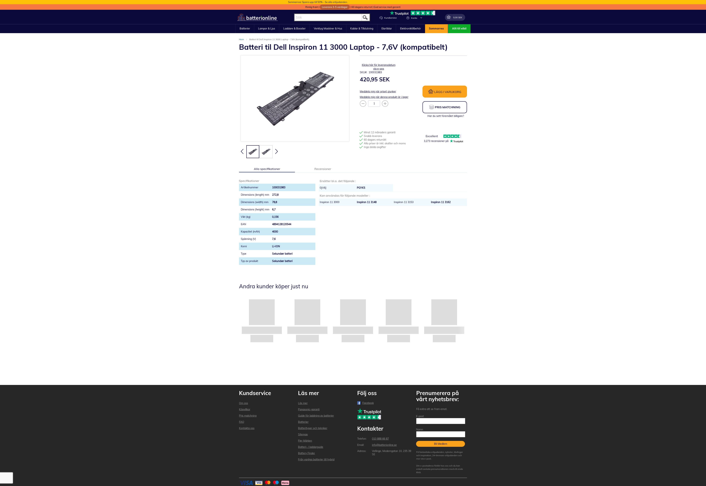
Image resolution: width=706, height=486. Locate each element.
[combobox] (332, 17)
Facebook (368, 403)
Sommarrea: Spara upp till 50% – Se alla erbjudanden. (318, 2)
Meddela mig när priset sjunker (378, 91)
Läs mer (303, 403)
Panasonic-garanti (309, 409)
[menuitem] (245, 28)
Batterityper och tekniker (312, 428)
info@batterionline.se (384, 445)
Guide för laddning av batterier (316, 415)
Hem (242, 39)
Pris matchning (247, 415)
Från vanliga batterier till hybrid (316, 459)
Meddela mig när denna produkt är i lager (384, 97)
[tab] (267, 168)
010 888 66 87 (380, 438)
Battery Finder (306, 453)
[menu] (353, 28)
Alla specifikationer (267, 169)
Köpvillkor (244, 409)
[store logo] (257, 17)
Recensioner (322, 169)
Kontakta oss (246, 428)
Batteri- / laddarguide (310, 447)
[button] (421, 17)
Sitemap (303, 434)
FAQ (241, 422)
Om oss (243, 403)
